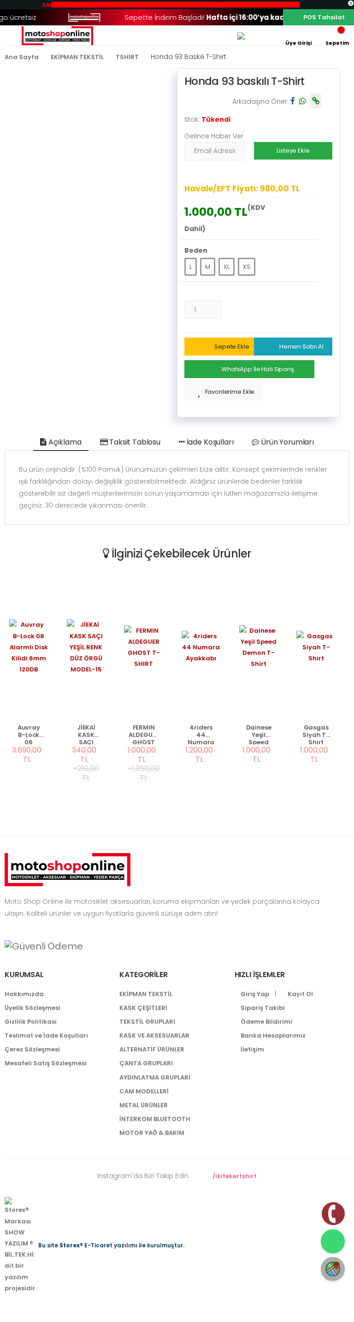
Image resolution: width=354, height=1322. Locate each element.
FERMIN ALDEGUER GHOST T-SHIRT (144, 734)
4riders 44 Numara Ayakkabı (201, 734)
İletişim (251, 1049)
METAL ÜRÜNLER (143, 1105)
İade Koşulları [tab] (209, 442)
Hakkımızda (24, 994)
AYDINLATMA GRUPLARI (154, 1077)
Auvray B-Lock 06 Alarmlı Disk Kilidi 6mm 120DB (28, 734)
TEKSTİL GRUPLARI (147, 1021)
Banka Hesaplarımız (272, 1035)
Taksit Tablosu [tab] (133, 442)
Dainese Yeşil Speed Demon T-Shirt (258, 734)
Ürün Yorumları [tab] (286, 442)
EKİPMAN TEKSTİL (77, 57)
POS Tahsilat (324, 17)
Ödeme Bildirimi (265, 1021)
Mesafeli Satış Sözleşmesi (46, 1063)
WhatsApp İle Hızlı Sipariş (257, 369)
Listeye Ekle (293, 150)
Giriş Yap (254, 994)
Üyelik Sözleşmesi (32, 1007)
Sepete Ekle (231, 346)
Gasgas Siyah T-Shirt (316, 734)
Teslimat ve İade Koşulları (46, 1035)
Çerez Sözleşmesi (32, 1049)
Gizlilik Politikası (31, 1021)
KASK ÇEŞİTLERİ (143, 1007)
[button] (337, 36)
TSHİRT (127, 57)
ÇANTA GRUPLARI (146, 1063)
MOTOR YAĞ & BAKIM (151, 1132)
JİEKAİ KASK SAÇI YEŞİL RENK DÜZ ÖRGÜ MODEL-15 (86, 734)
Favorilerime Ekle (230, 391)
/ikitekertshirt (233, 1176)
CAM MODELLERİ (144, 1091)
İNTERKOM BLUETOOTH (154, 1119)
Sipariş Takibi (262, 1007)
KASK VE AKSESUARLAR (154, 1035)
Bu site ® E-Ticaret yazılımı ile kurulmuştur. (111, 1245)
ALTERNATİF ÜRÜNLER (151, 1049)
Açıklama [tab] (64, 442)
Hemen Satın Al (301, 346)
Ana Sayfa (22, 57)
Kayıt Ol (299, 994)
